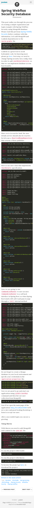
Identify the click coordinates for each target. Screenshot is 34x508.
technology (6, 482)
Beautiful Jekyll (21, 504)
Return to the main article (11, 478)
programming (25, 480)
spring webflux (13, 484)
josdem (4, 2)
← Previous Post (8, 489)
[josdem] (17, 4)
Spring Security (16, 482)
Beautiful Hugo (27, 502)
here (10, 56)
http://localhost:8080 (19, 408)
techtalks (16, 480)
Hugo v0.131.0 (7, 502)
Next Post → (27, 489)
